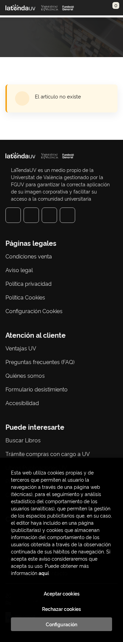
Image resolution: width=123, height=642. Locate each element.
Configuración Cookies (34, 311)
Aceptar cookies (62, 593)
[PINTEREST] (49, 215)
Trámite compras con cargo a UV (47, 453)
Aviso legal (19, 269)
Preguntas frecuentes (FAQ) (39, 361)
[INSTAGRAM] (31, 215)
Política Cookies (25, 297)
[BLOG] (67, 215)
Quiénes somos (25, 375)
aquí (44, 573)
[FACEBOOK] (13, 215)
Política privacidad (28, 283)
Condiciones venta (28, 256)
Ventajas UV (20, 348)
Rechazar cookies (61, 608)
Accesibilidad (22, 402)
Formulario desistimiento (36, 389)
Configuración (61, 624)
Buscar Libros (23, 440)
